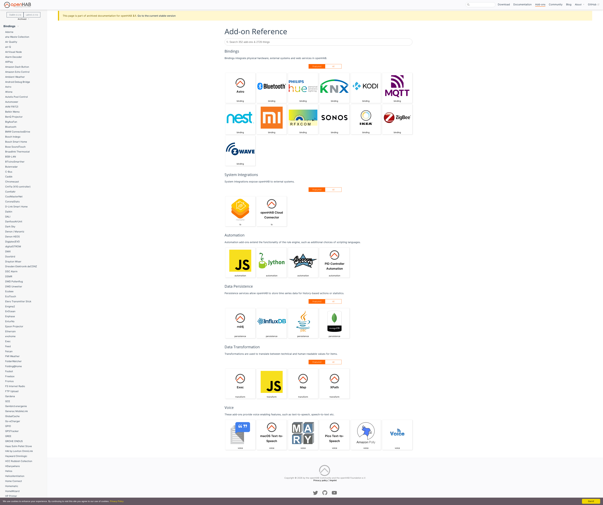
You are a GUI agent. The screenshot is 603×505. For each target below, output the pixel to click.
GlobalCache (12, 416)
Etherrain (10, 331)
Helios (8, 471)
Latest (32, 14)
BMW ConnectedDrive (17, 131)
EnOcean (10, 311)
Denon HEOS (12, 236)
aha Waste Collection (17, 36)
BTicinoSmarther (14, 161)
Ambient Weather (15, 76)
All (333, 66)
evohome (10, 336)
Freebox (9, 376)
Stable (15, 14)
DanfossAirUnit (13, 221)
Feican (9, 351)
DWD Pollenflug (14, 281)
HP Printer (11, 495)
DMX (8, 251)
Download (504, 4)
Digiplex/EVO (12, 241)
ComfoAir (10, 191)
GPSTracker (12, 431)
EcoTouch (10, 296)
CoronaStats (12, 201)
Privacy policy (320, 480)
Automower (11, 101)
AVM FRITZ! (11, 106)
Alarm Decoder (13, 56)
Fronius (9, 381)
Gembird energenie (16, 406)
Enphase (10, 316)
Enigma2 (10, 306)
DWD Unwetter (13, 286)
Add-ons (540, 4)
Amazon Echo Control (17, 71)
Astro (8, 86)
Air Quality (11, 41)
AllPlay (9, 61)
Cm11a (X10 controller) (18, 186)
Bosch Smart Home (16, 141)
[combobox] (480, 4)
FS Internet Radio (15, 386)
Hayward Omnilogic (16, 456)
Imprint (333, 480)
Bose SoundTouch (15, 146)
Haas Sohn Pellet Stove (18, 446)
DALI (7, 216)
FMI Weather (12, 356)
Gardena (10, 396)
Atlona (8, 91)
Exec (8, 341)
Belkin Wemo (12, 111)
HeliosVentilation (14, 476)
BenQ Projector (14, 116)
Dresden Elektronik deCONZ (21, 266)
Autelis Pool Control (16, 96)
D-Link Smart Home (16, 206)
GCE (7, 401)
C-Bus (8, 171)
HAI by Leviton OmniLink (19, 451)
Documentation (522, 4)
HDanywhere (12, 466)
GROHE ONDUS (14, 441)
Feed (8, 346)
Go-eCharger (12, 421)
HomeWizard (12, 491)
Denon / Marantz (14, 231)
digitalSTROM (13, 246)
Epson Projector (14, 326)
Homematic (11, 486)
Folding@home (13, 366)
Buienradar (11, 166)
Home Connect (13, 481)
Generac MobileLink (16, 411)
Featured (316, 66)
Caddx (8, 176)
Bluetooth (10, 126)
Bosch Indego (12, 136)
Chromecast (12, 181)
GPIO (8, 426)
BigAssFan (11, 121)
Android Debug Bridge (17, 81)
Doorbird (10, 256)
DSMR (8, 276)
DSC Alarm (11, 271)
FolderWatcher (13, 361)
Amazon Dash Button (17, 66)
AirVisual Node (13, 51)
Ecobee (9, 291)
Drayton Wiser (13, 261)
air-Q (8, 46)
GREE (8, 436)
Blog (568, 4)
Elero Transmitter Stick (18, 301)
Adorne (9, 31)
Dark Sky (10, 226)
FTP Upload (11, 391)
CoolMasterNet (14, 196)
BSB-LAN (10, 156)
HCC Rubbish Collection (18, 461)
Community (555, 4)
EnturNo (9, 321)
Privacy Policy (117, 501)
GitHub (594, 4)
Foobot (9, 371)
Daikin (8, 211)
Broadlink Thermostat (17, 151)
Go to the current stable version (157, 15)
